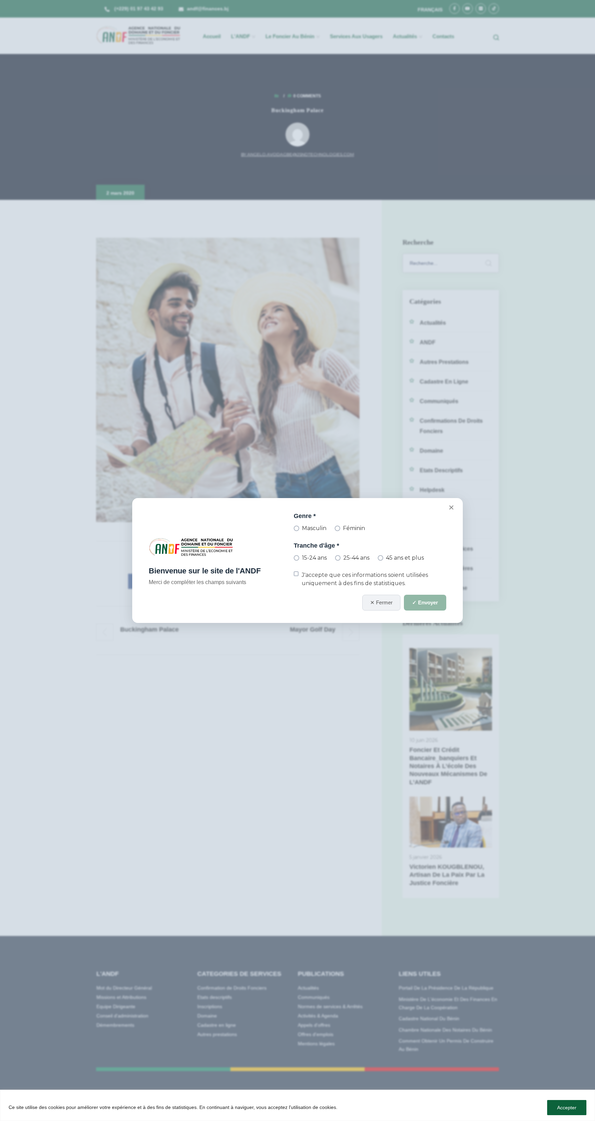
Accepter (566, 1107)
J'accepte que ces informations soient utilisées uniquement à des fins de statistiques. (365, 579)
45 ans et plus (405, 557)
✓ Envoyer (425, 602)
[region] (297, 1105)
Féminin (354, 528)
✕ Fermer (381, 602)
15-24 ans (314, 557)
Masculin (314, 528)
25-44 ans (356, 557)
